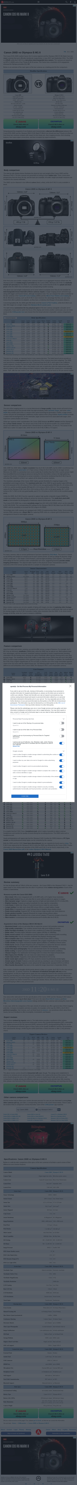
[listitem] (38, 719)
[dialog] (38, 742)
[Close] (71, 686)
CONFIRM (25, 796)
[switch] (61, 723)
